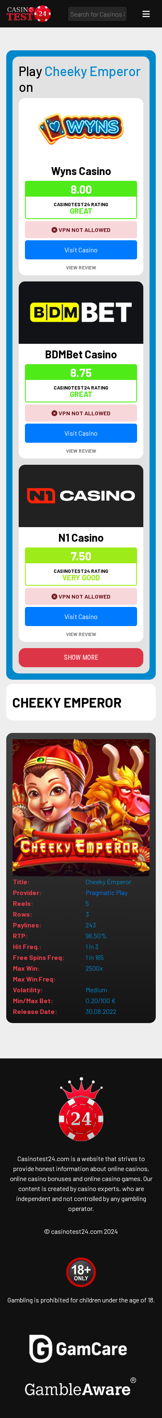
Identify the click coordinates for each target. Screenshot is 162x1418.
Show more (81, 657)
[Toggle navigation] (146, 13)
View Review (81, 267)
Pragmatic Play (107, 892)
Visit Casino (81, 250)
